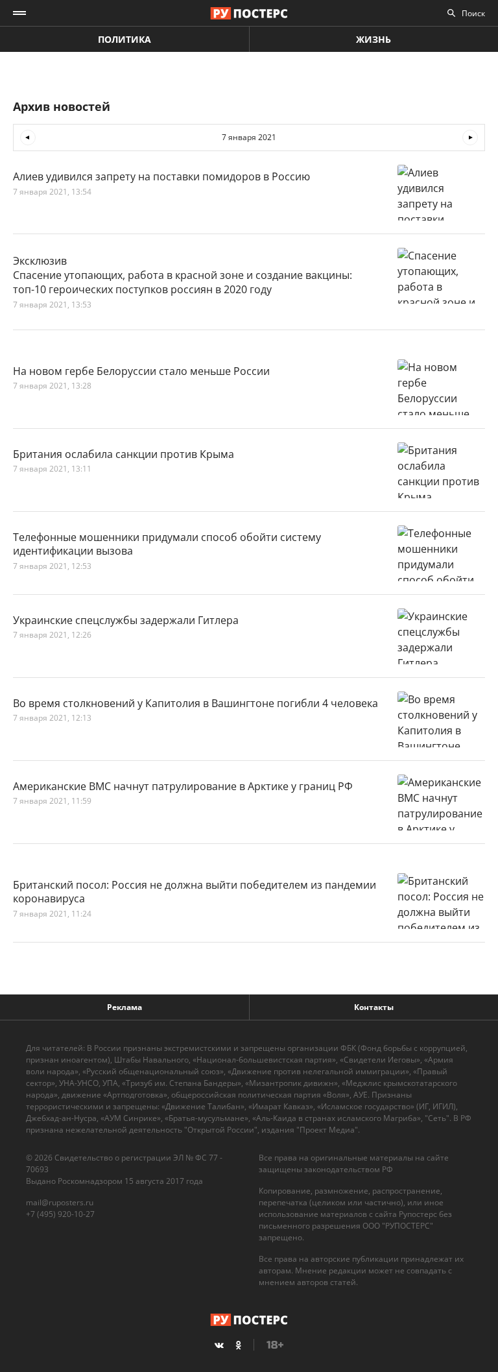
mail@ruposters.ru (59, 1202)
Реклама (124, 1007)
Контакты (374, 1007)
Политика (124, 39)
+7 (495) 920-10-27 (60, 1214)
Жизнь (373, 39)
